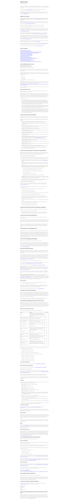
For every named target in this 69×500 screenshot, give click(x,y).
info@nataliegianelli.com (26, 13)
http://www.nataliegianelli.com (29, 9)
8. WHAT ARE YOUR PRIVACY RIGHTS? (24, 56)
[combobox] (67, 499)
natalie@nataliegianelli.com (26, 246)
